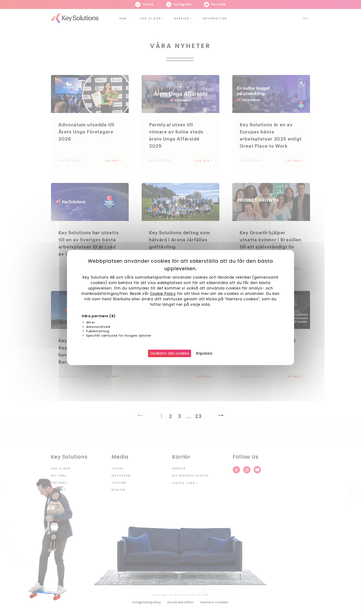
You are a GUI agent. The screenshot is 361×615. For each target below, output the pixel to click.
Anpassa (204, 353)
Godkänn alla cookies (169, 353)
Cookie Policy (163, 293)
